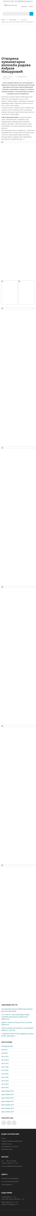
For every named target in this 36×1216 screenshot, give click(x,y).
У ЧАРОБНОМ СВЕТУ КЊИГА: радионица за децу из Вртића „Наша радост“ (17, 1035)
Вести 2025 (12, 20)
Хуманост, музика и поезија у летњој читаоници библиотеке (16, 1023)
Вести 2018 (4, 1060)
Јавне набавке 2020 (7, 1112)
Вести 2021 (4, 1070)
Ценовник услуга (6, 1144)
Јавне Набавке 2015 (7, 1094)
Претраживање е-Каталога (10, 1146)
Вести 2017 (4, 1056)
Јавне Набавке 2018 (7, 1105)
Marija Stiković (8, 76)
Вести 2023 (4, 1077)
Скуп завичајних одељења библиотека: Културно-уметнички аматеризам (17, 1010)
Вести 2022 (4, 1074)
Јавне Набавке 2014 (7, 1091)
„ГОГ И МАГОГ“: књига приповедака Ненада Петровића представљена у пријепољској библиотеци (15, 1017)
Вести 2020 (4, 1067)
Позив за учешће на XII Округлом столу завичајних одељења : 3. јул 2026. (17, 1029)
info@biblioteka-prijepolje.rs (14, 1166)
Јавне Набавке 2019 (7, 1108)
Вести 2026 (4, 1087)
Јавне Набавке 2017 (7, 1101)
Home (3, 20)
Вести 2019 (4, 1063)
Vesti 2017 (4, 1049)
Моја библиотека (6, 1149)
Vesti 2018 (4, 1053)
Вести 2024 (4, 1081)
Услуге (3, 1138)
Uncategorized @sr (7, 1046)
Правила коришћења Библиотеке (11, 1141)
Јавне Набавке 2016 (7, 1098)
